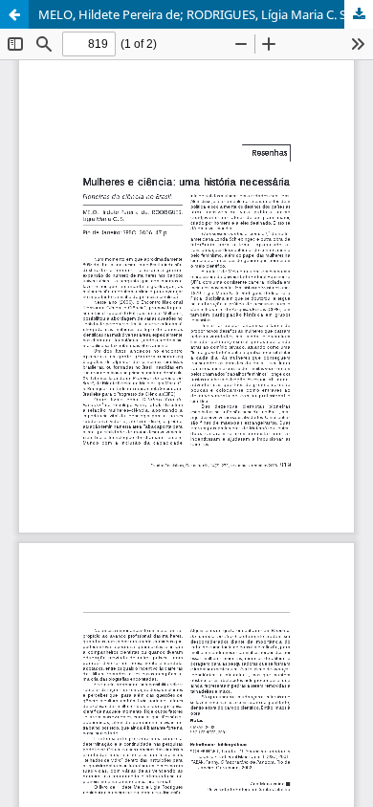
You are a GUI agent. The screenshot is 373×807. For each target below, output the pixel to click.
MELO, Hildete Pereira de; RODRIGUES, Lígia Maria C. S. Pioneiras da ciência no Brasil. (205, 14)
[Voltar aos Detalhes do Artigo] (14, 14)
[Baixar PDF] (358, 14)
